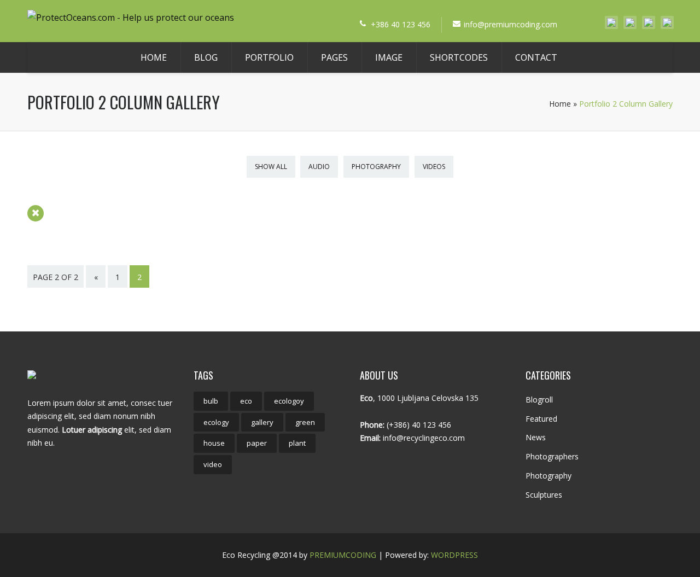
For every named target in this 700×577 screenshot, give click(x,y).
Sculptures (544, 494)
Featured (541, 418)
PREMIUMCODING (343, 555)
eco (246, 401)
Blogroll (539, 399)
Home (154, 57)
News (536, 437)
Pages (334, 57)
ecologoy (289, 401)
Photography (376, 166)
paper (257, 443)
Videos (434, 166)
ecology (216, 422)
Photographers (552, 456)
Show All (271, 166)
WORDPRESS (454, 555)
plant (297, 443)
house (214, 443)
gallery (262, 422)
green (305, 422)
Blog (206, 57)
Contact (536, 57)
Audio (319, 166)
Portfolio (269, 57)
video (212, 464)
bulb (210, 401)
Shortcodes (459, 57)
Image (388, 57)
